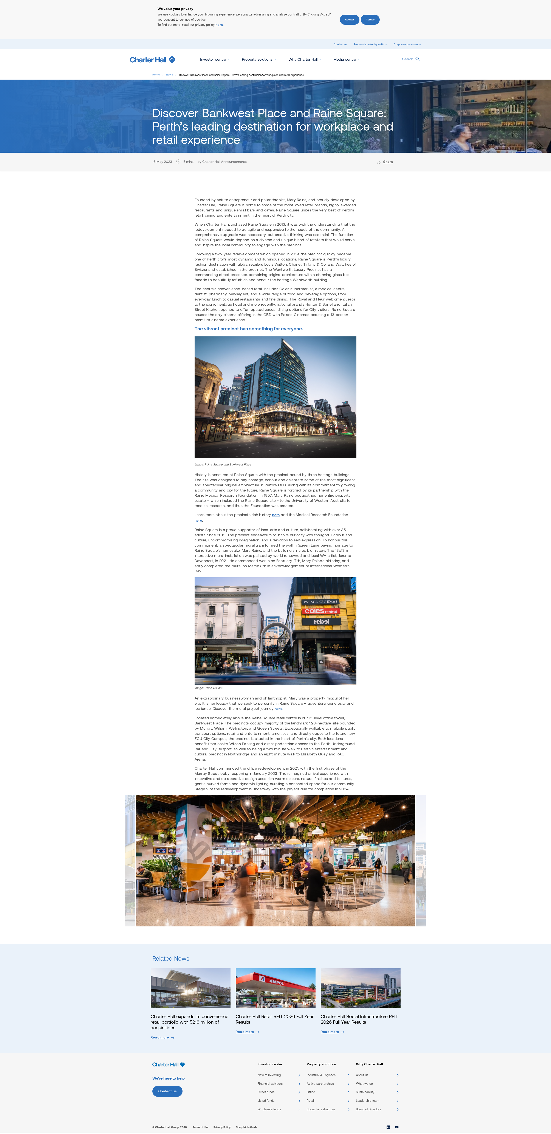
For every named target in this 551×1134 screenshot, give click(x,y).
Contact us (340, 44)
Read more (160, 1037)
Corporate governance (407, 44)
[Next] (288, 918)
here (219, 25)
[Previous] (263, 918)
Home (156, 75)
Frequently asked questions (370, 44)
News (169, 75)
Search (407, 59)
